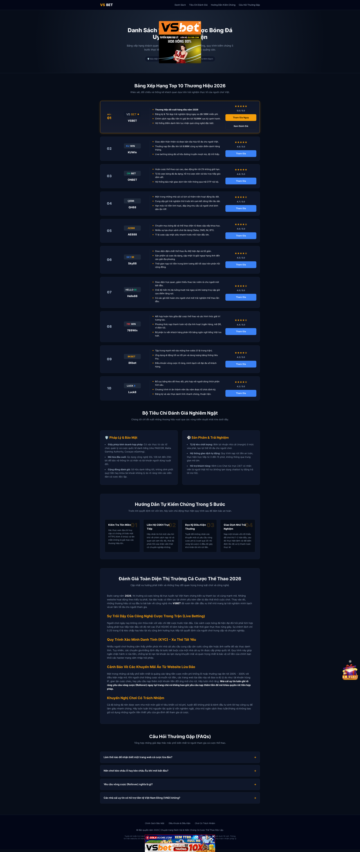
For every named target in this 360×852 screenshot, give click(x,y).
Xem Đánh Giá (241, 126)
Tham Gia (241, 153)
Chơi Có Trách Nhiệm (205, 823)
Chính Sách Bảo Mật (154, 823)
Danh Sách (180, 5)
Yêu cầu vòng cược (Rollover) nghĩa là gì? (128, 784)
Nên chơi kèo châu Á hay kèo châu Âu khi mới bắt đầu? (136, 770)
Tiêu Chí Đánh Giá (198, 5)
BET (106, 5)
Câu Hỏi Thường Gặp (249, 5)
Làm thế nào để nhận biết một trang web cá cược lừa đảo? (138, 757)
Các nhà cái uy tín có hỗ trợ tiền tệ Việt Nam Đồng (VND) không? (142, 797)
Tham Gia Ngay (241, 117)
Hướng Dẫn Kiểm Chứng (223, 5)
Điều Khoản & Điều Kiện (179, 823)
